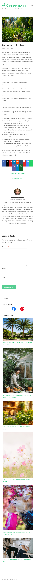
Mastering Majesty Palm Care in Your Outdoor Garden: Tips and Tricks (17, 344)
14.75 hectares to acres (18, 174)
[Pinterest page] (22, 309)
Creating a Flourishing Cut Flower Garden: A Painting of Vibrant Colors (18, 480)
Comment (5, 247)
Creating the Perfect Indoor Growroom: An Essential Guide (17, 561)
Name (4, 268)
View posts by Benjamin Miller (17, 199)
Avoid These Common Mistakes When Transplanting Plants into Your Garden (17, 396)
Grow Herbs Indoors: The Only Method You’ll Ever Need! (16, 428)
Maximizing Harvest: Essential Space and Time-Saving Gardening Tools (17, 533)
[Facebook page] (14, 309)
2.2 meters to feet (17, 178)
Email (3, 277)
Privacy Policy (14, 579)
